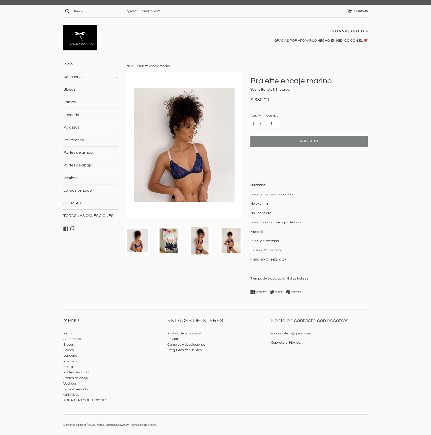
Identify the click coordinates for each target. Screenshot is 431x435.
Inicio (68, 64)
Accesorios (90, 77)
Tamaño (255, 115)
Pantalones (73, 140)
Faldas (69, 102)
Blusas (69, 89)
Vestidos (71, 178)
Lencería (90, 115)
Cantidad (272, 115)
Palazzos (71, 127)
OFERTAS (72, 203)
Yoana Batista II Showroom (112, 425)
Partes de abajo (77, 165)
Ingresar (131, 11)
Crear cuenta (151, 11)
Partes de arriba (78, 152)
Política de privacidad (184, 333)
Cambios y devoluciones (186, 344)
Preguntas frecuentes (184, 350)
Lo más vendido (77, 190)
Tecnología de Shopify (143, 425)
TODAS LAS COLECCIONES (88, 216)
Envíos (172, 339)
